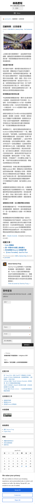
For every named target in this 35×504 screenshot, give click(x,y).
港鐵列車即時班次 (8, 441)
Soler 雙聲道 (9, 245)
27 (21, 466)
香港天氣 (6, 445)
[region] (17, 488)
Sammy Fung (19, 29)
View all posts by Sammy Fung (19, 283)
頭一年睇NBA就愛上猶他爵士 (15, 247)
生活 (16, 256)
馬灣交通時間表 (8, 443)
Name (5, 327)
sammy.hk (8, 19)
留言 (5, 302)
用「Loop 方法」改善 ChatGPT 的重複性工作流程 (17, 375)
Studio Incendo (12, 236)
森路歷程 (17, 3)
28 (26, 466)
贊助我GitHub (7, 402)
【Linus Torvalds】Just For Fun (16, 252)
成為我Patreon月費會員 (10, 404)
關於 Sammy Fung (9, 429)
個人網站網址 (7, 340)
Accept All (17, 490)
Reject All (17, 500)
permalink (7, 257)
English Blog (7, 431)
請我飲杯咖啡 (7, 400)
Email (5, 334)
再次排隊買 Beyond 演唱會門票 (15, 250)
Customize (17, 495)
